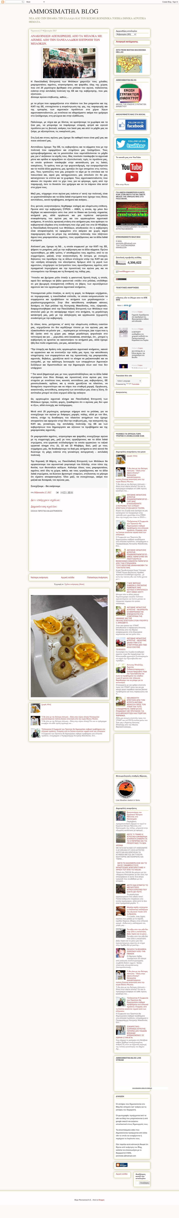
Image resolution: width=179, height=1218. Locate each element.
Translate (135, 384)
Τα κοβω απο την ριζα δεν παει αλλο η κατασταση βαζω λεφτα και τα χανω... (137, 931)
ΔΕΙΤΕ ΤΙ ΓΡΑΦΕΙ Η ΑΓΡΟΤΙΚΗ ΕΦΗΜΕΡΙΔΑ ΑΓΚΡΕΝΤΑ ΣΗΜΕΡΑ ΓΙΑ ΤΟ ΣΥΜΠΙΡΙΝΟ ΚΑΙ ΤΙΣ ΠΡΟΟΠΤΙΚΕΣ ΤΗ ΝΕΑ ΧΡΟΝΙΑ (131, 839)
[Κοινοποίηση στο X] (67, 492)
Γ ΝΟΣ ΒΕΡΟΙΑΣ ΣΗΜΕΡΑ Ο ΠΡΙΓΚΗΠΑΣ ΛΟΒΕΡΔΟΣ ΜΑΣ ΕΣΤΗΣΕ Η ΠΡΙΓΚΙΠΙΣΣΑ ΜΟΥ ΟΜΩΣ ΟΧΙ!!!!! (137, 587)
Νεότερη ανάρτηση (39, 577)
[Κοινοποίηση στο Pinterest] (71, 492)
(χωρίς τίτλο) (46, 704)
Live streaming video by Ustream (142, 1088)
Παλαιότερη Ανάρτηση (97, 577)
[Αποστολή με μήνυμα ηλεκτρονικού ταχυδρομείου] (62, 492)
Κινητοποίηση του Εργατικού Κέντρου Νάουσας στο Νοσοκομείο (135, 815)
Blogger (101, 1200)
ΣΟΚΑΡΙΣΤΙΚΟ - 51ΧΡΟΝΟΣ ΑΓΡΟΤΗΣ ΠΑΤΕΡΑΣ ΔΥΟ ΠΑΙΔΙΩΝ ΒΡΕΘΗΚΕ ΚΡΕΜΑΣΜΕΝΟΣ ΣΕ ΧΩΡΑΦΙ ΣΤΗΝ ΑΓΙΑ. (131, 1032)
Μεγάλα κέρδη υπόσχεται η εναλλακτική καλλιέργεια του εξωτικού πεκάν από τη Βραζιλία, (137, 910)
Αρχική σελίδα (67, 577)
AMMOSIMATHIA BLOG (63, 11)
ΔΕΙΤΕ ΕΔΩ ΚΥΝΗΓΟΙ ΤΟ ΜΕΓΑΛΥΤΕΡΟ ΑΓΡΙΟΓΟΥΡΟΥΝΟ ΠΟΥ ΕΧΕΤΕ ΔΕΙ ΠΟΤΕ (137, 888)
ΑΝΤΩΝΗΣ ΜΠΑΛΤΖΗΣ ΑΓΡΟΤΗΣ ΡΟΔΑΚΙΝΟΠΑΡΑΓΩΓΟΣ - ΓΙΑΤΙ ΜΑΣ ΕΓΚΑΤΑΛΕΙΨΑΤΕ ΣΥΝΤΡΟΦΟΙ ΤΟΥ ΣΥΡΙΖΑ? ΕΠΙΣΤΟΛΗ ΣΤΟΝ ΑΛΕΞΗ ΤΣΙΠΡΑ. (132, 501)
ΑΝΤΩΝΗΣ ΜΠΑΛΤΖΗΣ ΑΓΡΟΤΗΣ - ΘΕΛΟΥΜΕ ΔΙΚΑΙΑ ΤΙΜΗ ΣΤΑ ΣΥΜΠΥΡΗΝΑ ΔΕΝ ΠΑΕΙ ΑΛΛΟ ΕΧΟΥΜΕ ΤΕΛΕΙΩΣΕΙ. (131, 643)
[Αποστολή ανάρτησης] (57, 492)
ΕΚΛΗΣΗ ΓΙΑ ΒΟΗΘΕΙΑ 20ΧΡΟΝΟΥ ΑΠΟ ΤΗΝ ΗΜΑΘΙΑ (136, 951)
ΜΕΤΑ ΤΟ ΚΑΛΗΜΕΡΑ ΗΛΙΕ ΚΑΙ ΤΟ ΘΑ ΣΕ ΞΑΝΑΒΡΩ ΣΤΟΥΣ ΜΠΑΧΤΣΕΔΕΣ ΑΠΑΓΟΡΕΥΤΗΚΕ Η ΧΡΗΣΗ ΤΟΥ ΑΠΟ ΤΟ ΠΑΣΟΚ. (131, 866)
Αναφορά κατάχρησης (127, 41)
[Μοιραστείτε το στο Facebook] (69, 492)
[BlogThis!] (64, 492)
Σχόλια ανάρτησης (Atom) (74, 584)
